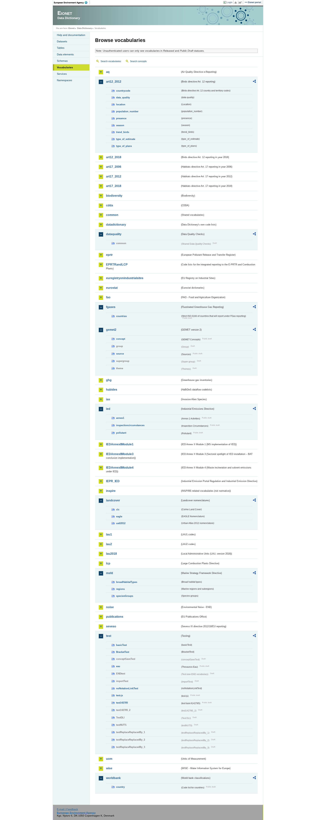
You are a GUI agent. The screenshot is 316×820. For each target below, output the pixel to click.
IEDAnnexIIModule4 (119, 467)
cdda (109, 205)
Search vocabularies (111, 61)
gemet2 (111, 329)
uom (109, 758)
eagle (119, 516)
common (112, 214)
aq (108, 71)
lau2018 (111, 553)
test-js (119, 695)
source (120, 353)
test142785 (122, 702)
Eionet (71, 28)
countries (121, 316)
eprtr (109, 254)
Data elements (65, 54)
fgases (110, 307)
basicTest (121, 645)
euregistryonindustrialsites (124, 278)
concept (120, 338)
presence (121, 118)
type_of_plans (124, 146)
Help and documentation (71, 35)
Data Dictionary (84, 28)
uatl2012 (120, 523)
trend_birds (122, 132)
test (108, 635)
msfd (109, 573)
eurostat (112, 287)
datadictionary (116, 224)
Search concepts (138, 61)
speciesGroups (124, 596)
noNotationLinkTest (127, 688)
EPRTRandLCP (117, 264)
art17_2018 (113, 186)
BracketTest (122, 652)
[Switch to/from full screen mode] (241, 2)
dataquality (113, 234)
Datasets (62, 41)
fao (108, 297)
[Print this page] (236, 2)
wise (109, 768)
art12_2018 (113, 157)
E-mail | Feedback (67, 809)
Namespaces (64, 80)
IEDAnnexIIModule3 (119, 454)
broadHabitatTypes (126, 582)
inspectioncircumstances (130, 425)
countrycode (123, 90)
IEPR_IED (113, 481)
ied (108, 408)
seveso (111, 626)
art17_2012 (113, 176)
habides (111, 389)
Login (229, 2)
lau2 (109, 544)
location (120, 104)
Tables (60, 47)
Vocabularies (65, 67)
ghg (109, 380)
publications (114, 616)
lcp (108, 563)
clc (117, 509)
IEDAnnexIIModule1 (119, 444)
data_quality (123, 97)
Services (62, 73)
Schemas (62, 60)
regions (120, 589)
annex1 (120, 418)
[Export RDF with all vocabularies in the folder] (254, 82)
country (120, 787)
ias (108, 399)
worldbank (113, 778)
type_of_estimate (125, 139)
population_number (127, 111)
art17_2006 (113, 166)
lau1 (109, 534)
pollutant (121, 432)
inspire (111, 490)
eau (118, 666)
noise (110, 607)
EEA (72, 2)
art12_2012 (113, 81)
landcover (113, 500)
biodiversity (114, 195)
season (120, 125)
